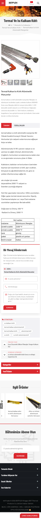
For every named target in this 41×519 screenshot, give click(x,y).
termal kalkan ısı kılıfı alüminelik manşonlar (19, 272)
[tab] (6, 125)
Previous (1, 406)
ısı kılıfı (6, 335)
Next (39, 406)
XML (21, 507)
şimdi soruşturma (30, 516)
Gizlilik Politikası (31, 507)
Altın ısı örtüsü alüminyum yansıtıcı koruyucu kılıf (30, 413)
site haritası (12, 507)
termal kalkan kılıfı (10, 331)
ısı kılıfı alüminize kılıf (21, 335)
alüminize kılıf (26, 331)
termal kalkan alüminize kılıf (14, 327)
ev (11, 25)
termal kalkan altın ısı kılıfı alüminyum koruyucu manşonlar (11, 413)
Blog (4, 507)
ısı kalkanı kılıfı (9, 323)
